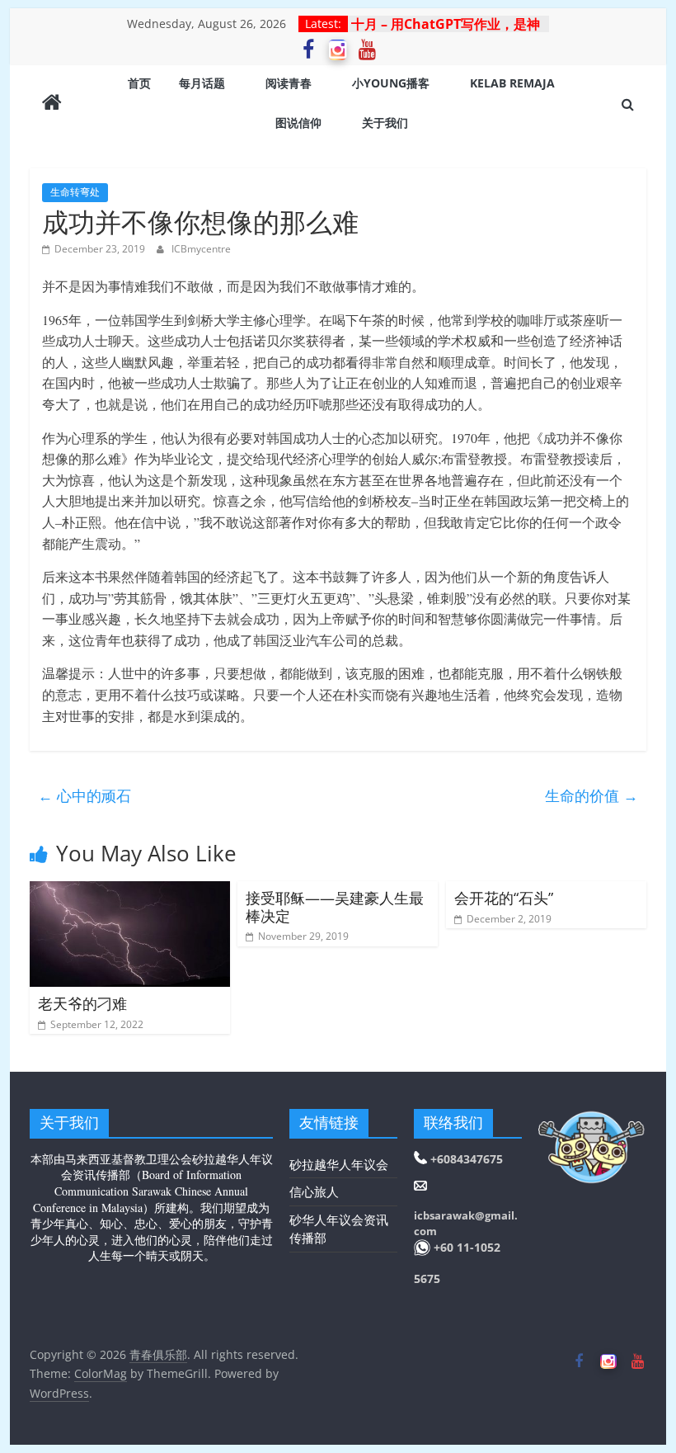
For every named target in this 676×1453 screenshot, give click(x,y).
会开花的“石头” (503, 898)
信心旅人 (314, 1191)
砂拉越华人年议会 (338, 1164)
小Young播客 (391, 83)
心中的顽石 (84, 795)
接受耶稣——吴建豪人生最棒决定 (335, 907)
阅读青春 (288, 83)
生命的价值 (591, 795)
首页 (139, 83)
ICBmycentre (201, 249)
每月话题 (202, 83)
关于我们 (385, 122)
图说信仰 (298, 122)
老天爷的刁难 (82, 1003)
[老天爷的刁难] (130, 891)
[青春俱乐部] (52, 104)
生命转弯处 (75, 192)
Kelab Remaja (512, 83)
